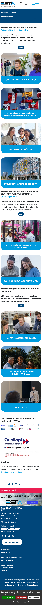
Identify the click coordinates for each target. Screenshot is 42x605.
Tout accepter (8, 597)
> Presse (4, 570)
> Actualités (5, 552)
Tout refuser (21, 597)
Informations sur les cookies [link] (21, 602)
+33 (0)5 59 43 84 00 (10, 529)
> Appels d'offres (7, 568)
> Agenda (4, 555)
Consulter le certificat (13, 472)
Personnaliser (34, 597)
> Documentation (7, 560)
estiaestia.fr (9, 531)
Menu (37, 4)
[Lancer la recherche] (21, 4)
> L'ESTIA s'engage (7, 565)
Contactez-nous (12, 542)
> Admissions (5, 549)
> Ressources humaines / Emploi (12, 557)
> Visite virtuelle (10, 522)
